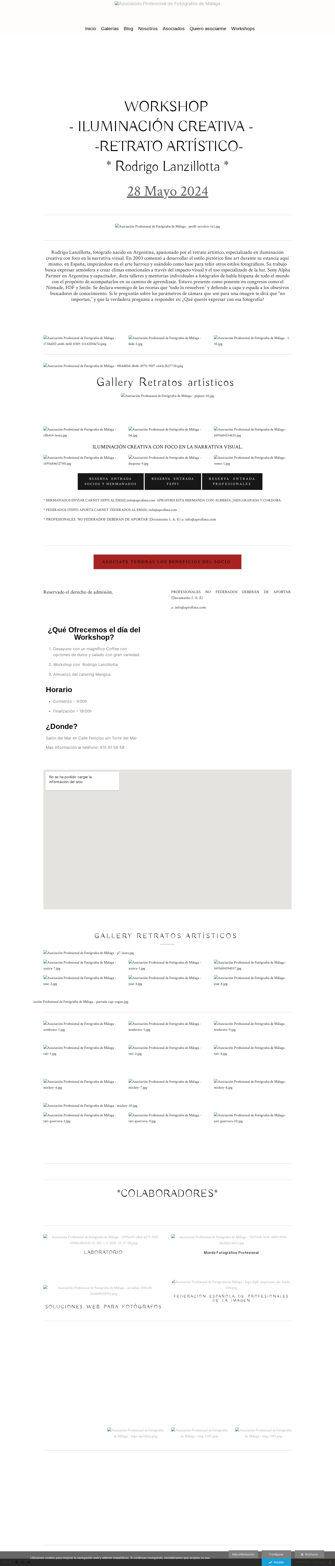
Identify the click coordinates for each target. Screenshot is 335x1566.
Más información (243, 1554)
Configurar (276, 1554)
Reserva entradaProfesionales (232, 481)
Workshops (243, 28)
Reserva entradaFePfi (173, 481)
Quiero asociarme (208, 28)
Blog (128, 28)
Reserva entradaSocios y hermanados (111, 481)
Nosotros (148, 28)
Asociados (174, 28)
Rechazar (311, 1554)
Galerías (110, 28)
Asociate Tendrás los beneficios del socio (167, 562)
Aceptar (278, 1562)
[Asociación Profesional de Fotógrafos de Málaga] (167, 11)
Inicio (90, 28)
